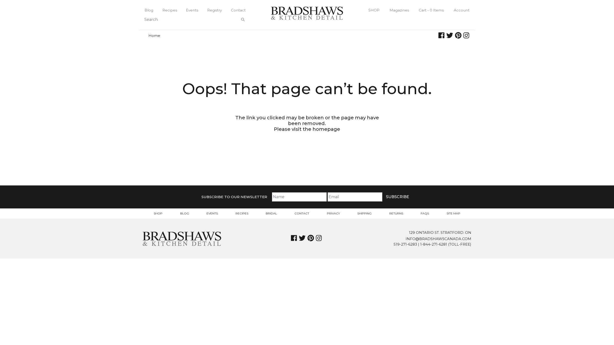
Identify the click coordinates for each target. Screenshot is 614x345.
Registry (214, 10)
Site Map (453, 213)
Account (461, 10)
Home (154, 35)
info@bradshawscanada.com (438, 238)
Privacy (333, 213)
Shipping (364, 213)
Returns (396, 213)
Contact (238, 10)
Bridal (271, 213)
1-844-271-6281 (433, 244)
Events (192, 10)
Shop (373, 10)
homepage (326, 129)
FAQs (425, 213)
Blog (149, 10)
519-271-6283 (405, 244)
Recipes (169, 10)
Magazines (399, 10)
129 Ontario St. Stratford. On (440, 232)
